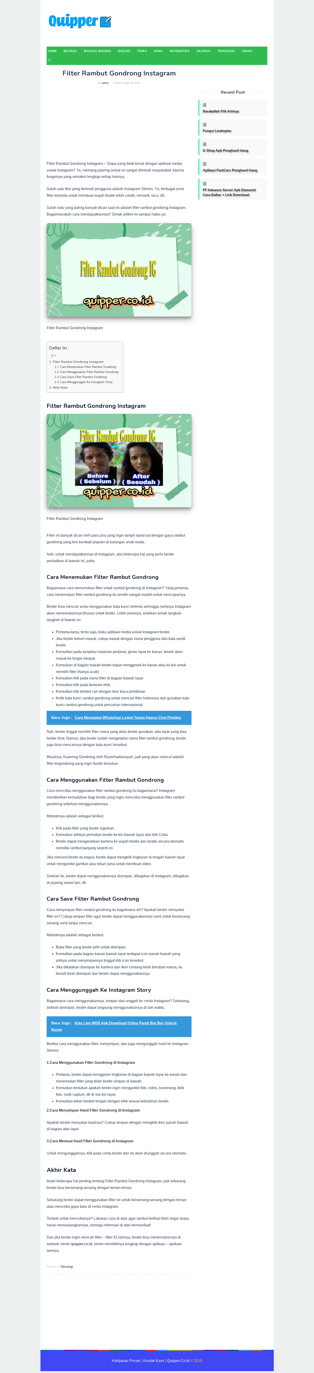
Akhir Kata (60, 387)
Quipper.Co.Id (178, 1361)
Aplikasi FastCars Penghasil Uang (230, 170)
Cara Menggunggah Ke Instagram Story (86, 382)
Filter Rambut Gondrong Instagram (78, 362)
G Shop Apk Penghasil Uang (225, 150)
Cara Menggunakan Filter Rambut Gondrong (89, 372)
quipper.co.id (81, 1244)
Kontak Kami (153, 1361)
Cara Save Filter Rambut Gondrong (83, 377)
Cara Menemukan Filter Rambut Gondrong (88, 367)
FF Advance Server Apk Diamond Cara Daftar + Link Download (229, 192)
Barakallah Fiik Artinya (221, 111)
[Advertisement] (119, 126)
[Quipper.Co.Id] (81, 25)
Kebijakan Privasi (126, 1361)
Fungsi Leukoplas (217, 131)
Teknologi (66, 1266)
